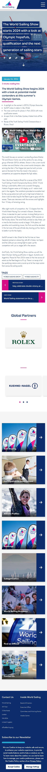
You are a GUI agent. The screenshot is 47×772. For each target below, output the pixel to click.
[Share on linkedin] (16, 58)
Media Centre (25, 715)
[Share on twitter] (10, 58)
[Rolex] (23, 338)
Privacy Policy (35, 761)
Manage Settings (32, 766)
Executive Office (25, 707)
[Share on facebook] (4, 58)
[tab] (20, 402)
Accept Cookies (14, 766)
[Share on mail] (22, 58)
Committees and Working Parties (30, 711)
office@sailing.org (7, 727)
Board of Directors (26, 703)
